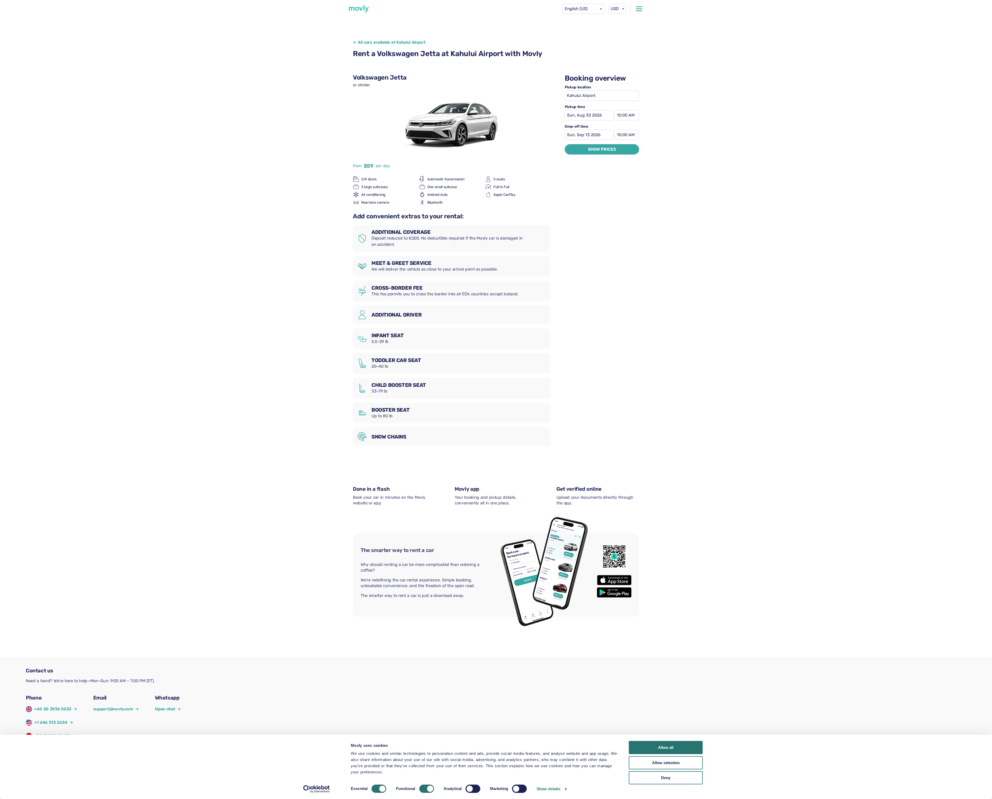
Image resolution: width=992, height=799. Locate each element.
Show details (548, 789)
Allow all (665, 747)
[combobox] (583, 9)
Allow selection (666, 762)
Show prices (602, 149)
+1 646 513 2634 (50, 722)
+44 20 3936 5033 (52, 708)
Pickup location (578, 87)
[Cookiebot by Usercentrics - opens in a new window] (316, 789)
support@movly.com (116, 708)
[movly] (359, 9)
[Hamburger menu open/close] (639, 9)
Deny (665, 777)
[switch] (426, 789)
